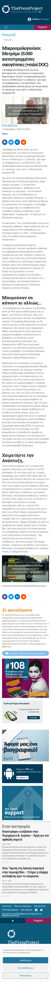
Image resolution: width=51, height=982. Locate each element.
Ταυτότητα (7, 906)
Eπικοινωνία (40, 906)
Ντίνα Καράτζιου (9, 125)
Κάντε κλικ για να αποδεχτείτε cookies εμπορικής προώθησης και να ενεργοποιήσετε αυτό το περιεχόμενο (25, 110)
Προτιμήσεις (25, 975)
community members (31, 12)
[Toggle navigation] (6, 27)
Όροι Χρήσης (26, 909)
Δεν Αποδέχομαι (25, 967)
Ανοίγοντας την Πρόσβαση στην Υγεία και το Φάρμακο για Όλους (21, 914)
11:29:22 (26, 129)
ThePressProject (27, 8)
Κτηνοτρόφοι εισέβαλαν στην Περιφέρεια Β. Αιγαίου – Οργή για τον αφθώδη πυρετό (25, 835)
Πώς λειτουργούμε (22, 906)
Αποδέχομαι (25, 960)
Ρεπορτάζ (9, 35)
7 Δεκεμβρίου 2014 (11, 129)
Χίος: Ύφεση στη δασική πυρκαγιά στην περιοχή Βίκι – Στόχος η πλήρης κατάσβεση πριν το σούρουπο (25, 872)
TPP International (10, 909)
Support (42, 27)
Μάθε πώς (6, 646)
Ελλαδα (6, 40)
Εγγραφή (45, 19)
